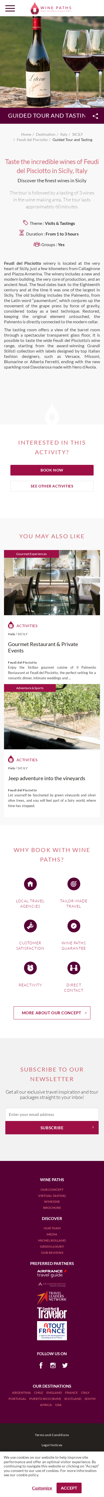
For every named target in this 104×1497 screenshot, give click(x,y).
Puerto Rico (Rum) (45, 1399)
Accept (69, 1487)
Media (52, 1234)
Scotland (73, 1399)
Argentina (21, 1393)
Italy (85, 1393)
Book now (52, 470)
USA (58, 1405)
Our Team (52, 1228)
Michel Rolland (52, 1240)
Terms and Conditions (52, 1435)
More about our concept (51, 1012)
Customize (42, 1487)
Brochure (52, 1208)
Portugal (18, 1399)
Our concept (52, 1190)
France (71, 1393)
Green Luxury (52, 1246)
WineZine (52, 1202)
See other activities (52, 486)
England (54, 1393)
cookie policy (27, 1475)
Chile (39, 1393)
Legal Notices (52, 1445)
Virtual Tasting (52, 1196)
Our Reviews (52, 1253)
